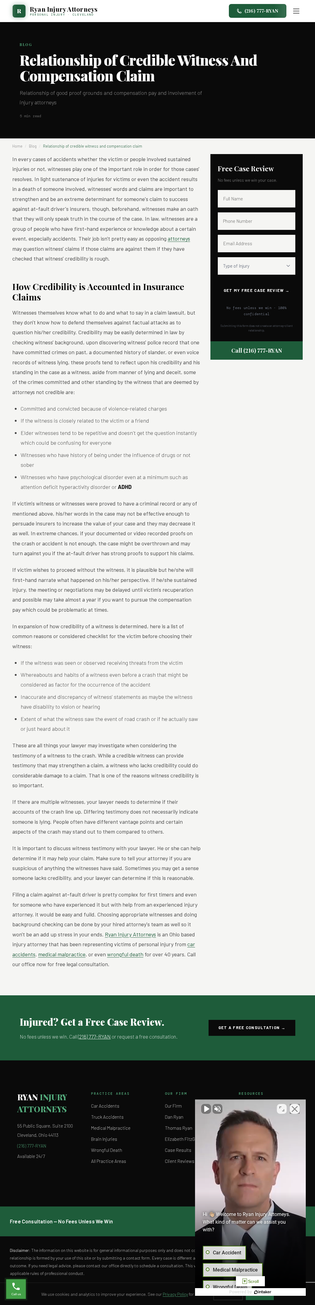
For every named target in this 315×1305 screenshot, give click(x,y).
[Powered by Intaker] (262, 1292)
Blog (33, 146)
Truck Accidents (107, 1117)
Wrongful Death (106, 1150)
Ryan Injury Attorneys (130, 934)
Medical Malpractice (110, 1128)
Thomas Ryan (178, 1128)
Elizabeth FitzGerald (185, 1139)
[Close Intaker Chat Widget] (295, 1109)
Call (256, 350)
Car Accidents (105, 1106)
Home (17, 146)
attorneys (179, 238)
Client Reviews (179, 1161)
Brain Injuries (104, 1139)
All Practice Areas (108, 1161)
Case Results (178, 1150)
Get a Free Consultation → (252, 1027)
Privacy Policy (175, 1294)
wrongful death (125, 954)
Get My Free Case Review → (257, 290)
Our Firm (173, 1106)
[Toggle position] (282, 1109)
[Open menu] (296, 11)
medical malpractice (62, 954)
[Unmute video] (206, 1109)
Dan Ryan (174, 1117)
